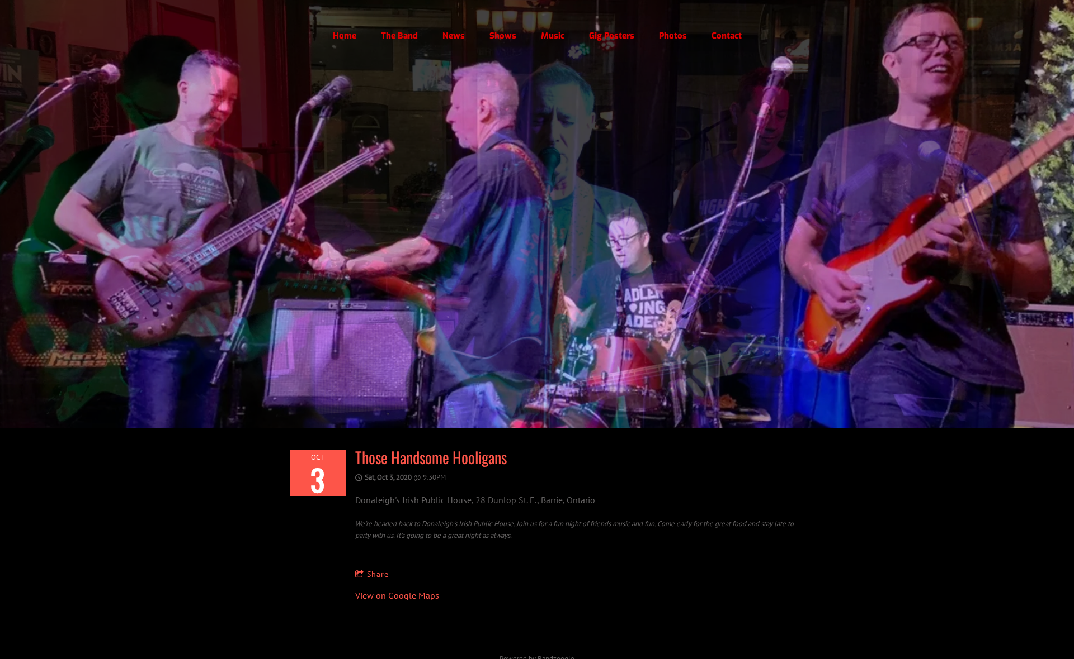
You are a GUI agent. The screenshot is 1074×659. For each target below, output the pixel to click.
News (453, 35)
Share (378, 574)
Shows (502, 35)
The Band (399, 35)
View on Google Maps (397, 595)
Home (344, 35)
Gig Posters (611, 35)
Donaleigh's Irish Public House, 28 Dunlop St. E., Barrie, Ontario (475, 499)
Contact (727, 35)
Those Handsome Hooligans (431, 457)
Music (552, 35)
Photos (673, 35)
